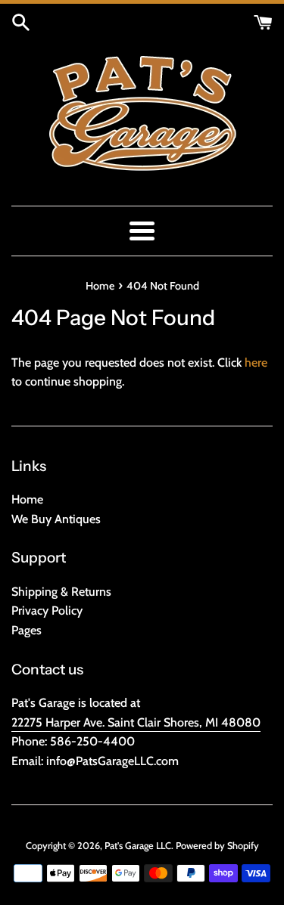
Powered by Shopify (217, 845)
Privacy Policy (47, 610)
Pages (26, 630)
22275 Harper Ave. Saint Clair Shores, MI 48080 (136, 722)
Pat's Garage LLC (138, 845)
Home (27, 499)
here (256, 362)
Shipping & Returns (61, 591)
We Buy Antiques (56, 519)
